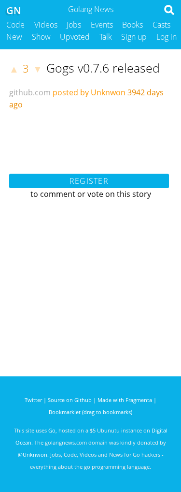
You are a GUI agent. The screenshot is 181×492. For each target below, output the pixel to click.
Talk (105, 36)
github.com (30, 92)
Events (102, 24)
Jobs (74, 24)
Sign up (134, 36)
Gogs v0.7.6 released (103, 68)
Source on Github (70, 399)
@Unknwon (32, 454)
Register (89, 181)
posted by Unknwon (89, 92)
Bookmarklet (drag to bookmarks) (90, 412)
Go (52, 430)
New (14, 36)
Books (132, 24)
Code (15, 24)
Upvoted (75, 36)
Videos (45, 24)
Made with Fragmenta (124, 399)
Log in (166, 36)
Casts (161, 24)
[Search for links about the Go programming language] (171, 12)
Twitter (33, 399)
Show (41, 36)
